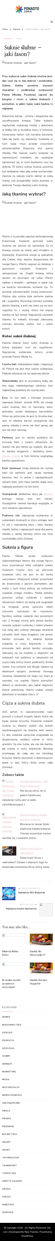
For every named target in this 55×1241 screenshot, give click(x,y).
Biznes (6, 1017)
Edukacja (8, 1040)
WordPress (27, 1236)
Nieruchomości (12, 1095)
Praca (6, 1110)
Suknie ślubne (11, 456)
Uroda (6, 1189)
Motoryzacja (11, 1087)
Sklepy (6, 1142)
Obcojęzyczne (11, 1103)
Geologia (8, 1048)
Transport (9, 1165)
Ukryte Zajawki (12, 1181)
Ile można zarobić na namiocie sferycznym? (11, 983)
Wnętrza (8, 1204)
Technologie (10, 1157)
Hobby (6, 1056)
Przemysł (8, 1126)
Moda (19, 38)
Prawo (6, 1118)
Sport (6, 1149)
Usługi (6, 1196)
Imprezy (8, 38)
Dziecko (7, 1032)
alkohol (48, 494)
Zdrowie (7, 1212)
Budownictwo (12, 1024)
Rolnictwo (9, 1134)
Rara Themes (31, 1232)
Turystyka (9, 1173)
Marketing (9, 1071)
